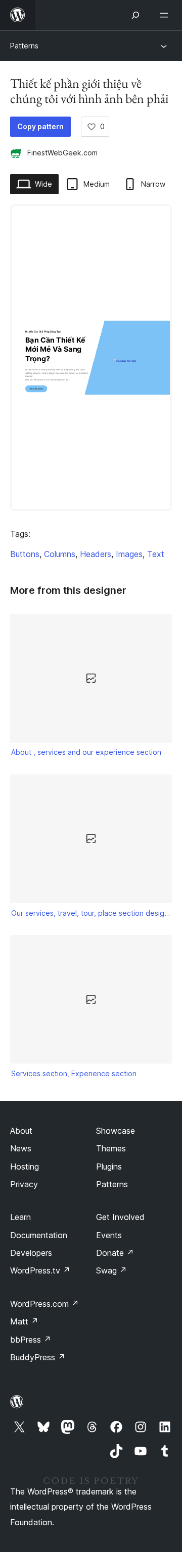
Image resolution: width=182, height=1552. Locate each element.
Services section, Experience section (73, 1073)
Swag (111, 1270)
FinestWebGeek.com (62, 152)
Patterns (24, 45)
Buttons (24, 554)
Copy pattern (40, 126)
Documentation (38, 1235)
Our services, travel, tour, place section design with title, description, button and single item (91, 913)
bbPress (30, 1340)
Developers (31, 1253)
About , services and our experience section (86, 752)
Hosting (24, 1166)
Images (129, 554)
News (20, 1148)
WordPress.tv (40, 1270)
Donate (115, 1253)
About (21, 1131)
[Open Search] (135, 15)
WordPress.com (44, 1304)
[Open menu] (166, 15)
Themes (111, 1148)
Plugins (109, 1166)
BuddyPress (37, 1357)
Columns (59, 554)
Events (109, 1235)
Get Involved (120, 1217)
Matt (24, 1321)
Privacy (24, 1184)
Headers (95, 554)
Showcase (115, 1131)
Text (155, 554)
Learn (20, 1217)
